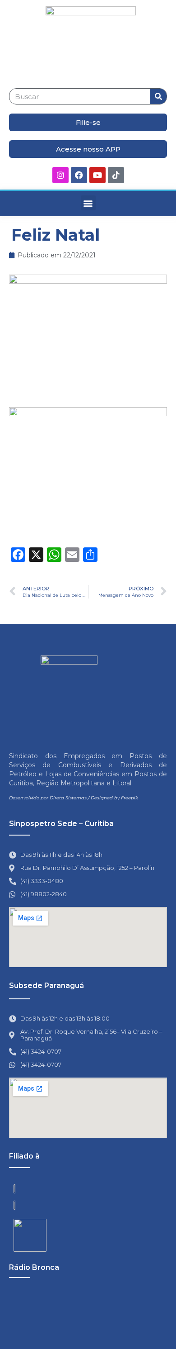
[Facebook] (79, 175)
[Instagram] (60, 175)
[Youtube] (97, 175)
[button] (88, 202)
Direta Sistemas (68, 798)
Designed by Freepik (114, 798)
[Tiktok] (116, 175)
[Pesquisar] (158, 96)
